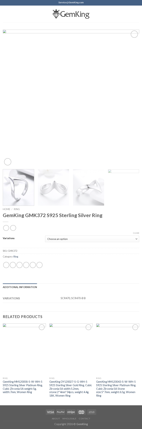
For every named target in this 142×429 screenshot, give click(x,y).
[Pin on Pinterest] (33, 265)
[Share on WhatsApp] (6, 265)
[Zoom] (7, 161)
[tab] (20, 287)
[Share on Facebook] (13, 265)
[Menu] (5, 13)
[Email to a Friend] (26, 265)
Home (6, 209)
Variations (9, 238)
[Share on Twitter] (19, 265)
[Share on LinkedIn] (39, 265)
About (56, 418)
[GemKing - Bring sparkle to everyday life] (71, 14)
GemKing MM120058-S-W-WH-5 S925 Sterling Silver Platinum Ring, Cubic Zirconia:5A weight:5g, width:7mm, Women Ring (23, 387)
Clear (136, 233)
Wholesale (69, 418)
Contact (84, 418)
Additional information (20, 287)
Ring (17, 209)
